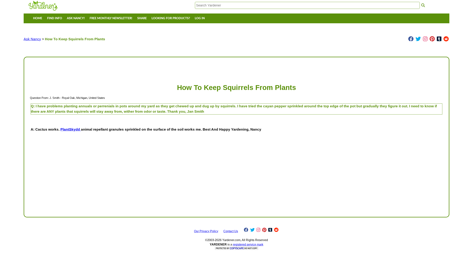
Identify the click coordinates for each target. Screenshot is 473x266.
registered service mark (248, 244)
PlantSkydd (70, 129)
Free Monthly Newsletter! (111, 18)
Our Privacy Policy (206, 231)
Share (142, 18)
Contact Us (230, 231)
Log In (200, 18)
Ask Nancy (32, 39)
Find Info (54, 18)
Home (37, 18)
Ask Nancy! (76, 18)
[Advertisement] (138, 68)
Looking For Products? (171, 18)
